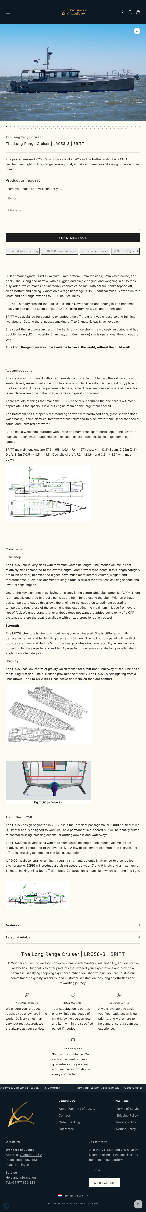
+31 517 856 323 (23, 1182)
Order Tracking (69, 1122)
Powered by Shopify (87, 1203)
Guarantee (66, 1129)
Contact (64, 1115)
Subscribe (104, 1182)
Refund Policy (126, 1129)
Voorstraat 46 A (31, 1155)
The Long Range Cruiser (24, 137)
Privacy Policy (126, 1122)
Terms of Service (128, 1108)
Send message (73, 237)
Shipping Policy (127, 1115)
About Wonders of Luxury (77, 1108)
